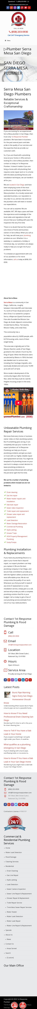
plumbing (27, 235)
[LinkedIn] (23, 681)
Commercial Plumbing (15, 527)
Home (8, 848)
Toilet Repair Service (14, 903)
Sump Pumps (11, 542)
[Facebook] (7, 8)
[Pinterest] (22, 8)
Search (8, 953)
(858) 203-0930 (22, 1)
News (9, 939)
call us (15, 259)
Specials (9, 930)
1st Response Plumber (19, 137)
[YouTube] (25, 8)
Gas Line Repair (12, 875)
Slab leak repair (12, 505)
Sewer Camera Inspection (16, 889)
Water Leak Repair (14, 921)
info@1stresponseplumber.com (18, 4)
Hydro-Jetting (12, 880)
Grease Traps (12, 533)
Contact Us (10, 944)
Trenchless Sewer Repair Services (19, 907)
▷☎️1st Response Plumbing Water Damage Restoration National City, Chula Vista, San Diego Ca (18, 19)
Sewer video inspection (15, 508)
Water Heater (12, 912)
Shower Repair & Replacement (18, 898)
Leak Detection (12, 520)
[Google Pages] (11, 8)
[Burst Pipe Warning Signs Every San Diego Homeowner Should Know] (7, 695)
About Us (9, 935)
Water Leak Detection (14, 852)
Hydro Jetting (11, 530)
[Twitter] (18, 8)
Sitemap (7, 1007)
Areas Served (11, 948)
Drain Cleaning (12, 871)
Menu (8, 40)
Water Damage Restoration (17, 523)
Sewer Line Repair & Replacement (19, 894)
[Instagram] (15, 8)
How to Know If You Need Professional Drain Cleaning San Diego (18, 717)
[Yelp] (29, 8)
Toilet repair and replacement (18, 511)
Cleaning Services (12, 862)
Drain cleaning (12, 492)
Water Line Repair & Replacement (19, 926)
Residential (10, 866)
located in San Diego (16, 185)
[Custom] (10, 958)
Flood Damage (11, 857)
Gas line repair (12, 495)
